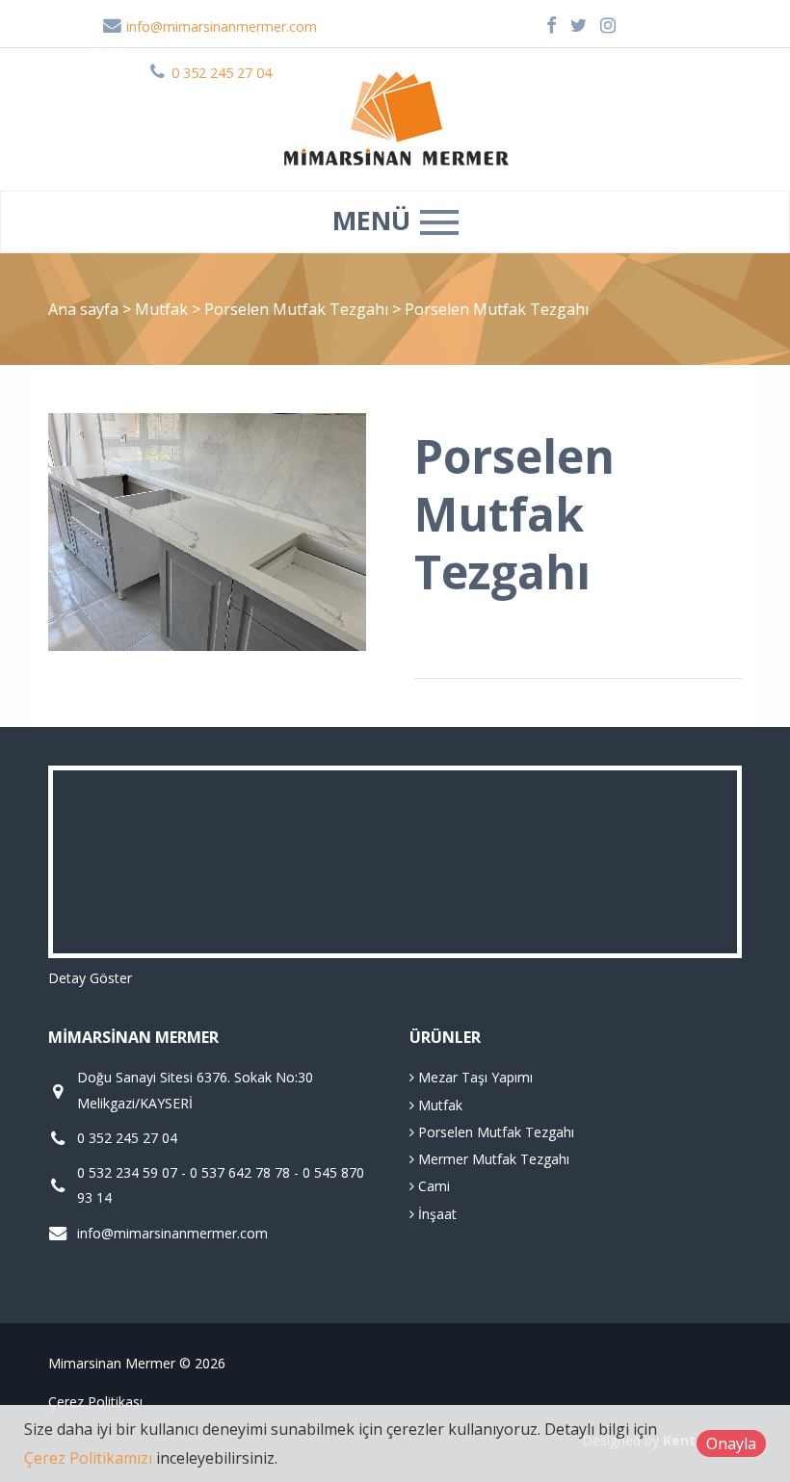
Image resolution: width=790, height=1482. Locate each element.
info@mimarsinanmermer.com (219, 26)
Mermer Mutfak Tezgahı (491, 1159)
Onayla (731, 1443)
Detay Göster (90, 978)
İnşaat (435, 1214)
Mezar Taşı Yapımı (473, 1077)
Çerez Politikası (95, 1401)
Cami (432, 1186)
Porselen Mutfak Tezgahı (298, 309)
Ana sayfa (83, 309)
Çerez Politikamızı (88, 1458)
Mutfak (163, 309)
